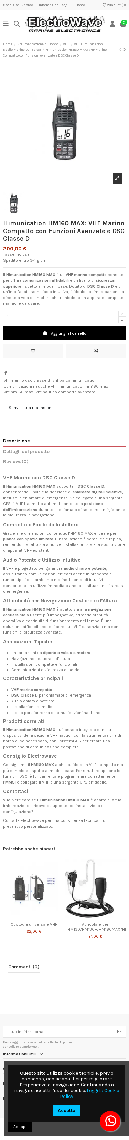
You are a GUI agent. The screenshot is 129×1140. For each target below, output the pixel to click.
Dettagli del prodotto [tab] (26, 451)
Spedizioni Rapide (18, 5)
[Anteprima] (41, 917)
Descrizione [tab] (16, 440)
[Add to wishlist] (33, 351)
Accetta (66, 1110)
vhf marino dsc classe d (27, 380)
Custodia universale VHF (34, 924)
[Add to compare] (96, 351)
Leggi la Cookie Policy (89, 1093)
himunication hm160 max (84, 386)
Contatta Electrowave (23, 820)
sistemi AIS (70, 741)
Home (80, 5)
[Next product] (124, 49)
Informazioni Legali (55, 5)
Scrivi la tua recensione (31, 407)
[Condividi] (5, 373)
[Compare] (33, 917)
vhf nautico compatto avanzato (65, 392)
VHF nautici (61, 735)
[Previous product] (121, 49)
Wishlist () (116, 5)
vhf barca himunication (75, 380)
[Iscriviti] (119, 1031)
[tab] (64, 463)
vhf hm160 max (18, 392)
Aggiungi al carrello (68, 333)
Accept (20, 1126)
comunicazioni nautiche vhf (30, 386)
